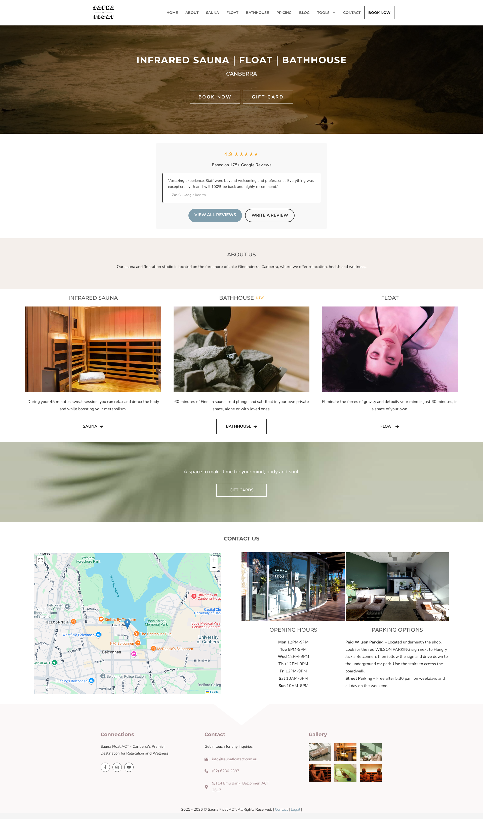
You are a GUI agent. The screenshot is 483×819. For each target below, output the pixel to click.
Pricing (284, 12)
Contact (351, 12)
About (191, 12)
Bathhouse (257, 12)
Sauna (212, 12)
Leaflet (214, 692)
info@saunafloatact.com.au (234, 759)
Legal (295, 809)
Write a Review (270, 215)
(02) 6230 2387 (225, 770)
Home (172, 12)
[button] (127, 624)
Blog (304, 12)
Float (232, 12)
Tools (323, 12)
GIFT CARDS (242, 490)
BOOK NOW (379, 12)
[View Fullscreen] (40, 560)
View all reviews (215, 214)
